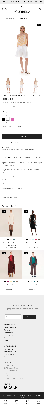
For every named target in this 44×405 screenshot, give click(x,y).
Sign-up (30, 316)
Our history (7, 330)
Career (6, 340)
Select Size (5, 123)
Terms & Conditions (25, 395)
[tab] (7, 157)
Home (5, 18)
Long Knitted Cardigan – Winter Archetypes (11, 286)
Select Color (5, 116)
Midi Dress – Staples (33, 243)
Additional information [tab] (22, 157)
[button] (4, 49)
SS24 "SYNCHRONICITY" (23, 18)
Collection (11, 18)
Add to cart (23, 136)
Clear (19, 126)
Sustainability (8, 332)
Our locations (8, 335)
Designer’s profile (10, 327)
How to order (8, 349)
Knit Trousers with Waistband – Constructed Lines (33, 286)
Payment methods (10, 351)
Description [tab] (7, 157)
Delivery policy (9, 354)
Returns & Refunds (10, 357)
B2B (5, 338)
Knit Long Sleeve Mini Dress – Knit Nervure (11, 244)
